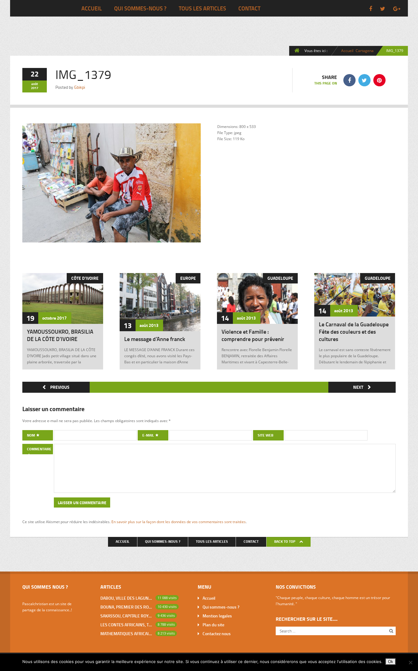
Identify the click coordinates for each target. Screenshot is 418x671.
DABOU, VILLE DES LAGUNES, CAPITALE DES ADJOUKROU (126, 598)
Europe (188, 278)
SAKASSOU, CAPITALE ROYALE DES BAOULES (126, 616)
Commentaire (39, 449)
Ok (390, 661)
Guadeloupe (280, 278)
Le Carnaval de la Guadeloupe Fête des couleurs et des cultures (354, 331)
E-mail (148, 435)
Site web (265, 435)
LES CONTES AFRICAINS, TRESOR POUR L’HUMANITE (126, 625)
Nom (31, 435)
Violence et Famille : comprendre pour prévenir (253, 335)
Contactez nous (217, 633)
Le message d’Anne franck (154, 339)
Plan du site (213, 625)
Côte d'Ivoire (85, 278)
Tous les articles (202, 8)
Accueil (91, 8)
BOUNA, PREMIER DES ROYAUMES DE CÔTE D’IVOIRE (126, 607)
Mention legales (217, 616)
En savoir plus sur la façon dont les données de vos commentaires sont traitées (178, 521)
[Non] (410, 662)
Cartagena (365, 50)
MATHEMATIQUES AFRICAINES (126, 633)
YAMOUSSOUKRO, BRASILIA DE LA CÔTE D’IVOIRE (60, 335)
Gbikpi (79, 87)
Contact (249, 8)
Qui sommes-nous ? (140, 8)
